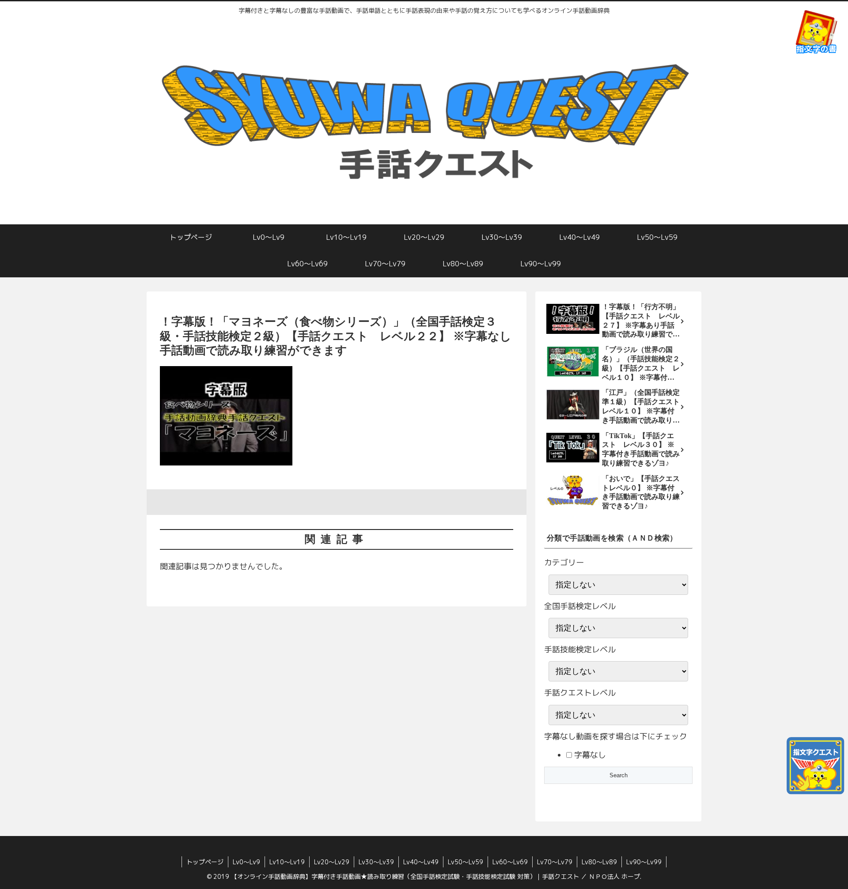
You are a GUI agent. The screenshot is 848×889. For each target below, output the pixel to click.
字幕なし (589, 754)
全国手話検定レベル (580, 606)
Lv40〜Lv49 (421, 862)
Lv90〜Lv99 (644, 862)
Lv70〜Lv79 (554, 862)
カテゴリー (564, 562)
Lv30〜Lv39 (376, 862)
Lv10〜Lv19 (287, 862)
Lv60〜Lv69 (510, 862)
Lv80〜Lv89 (599, 862)
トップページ (204, 862)
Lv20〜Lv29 (331, 862)
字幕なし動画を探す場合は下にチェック (615, 736)
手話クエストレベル (580, 692)
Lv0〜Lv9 (246, 862)
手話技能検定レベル (580, 649)
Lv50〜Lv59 (465, 862)
